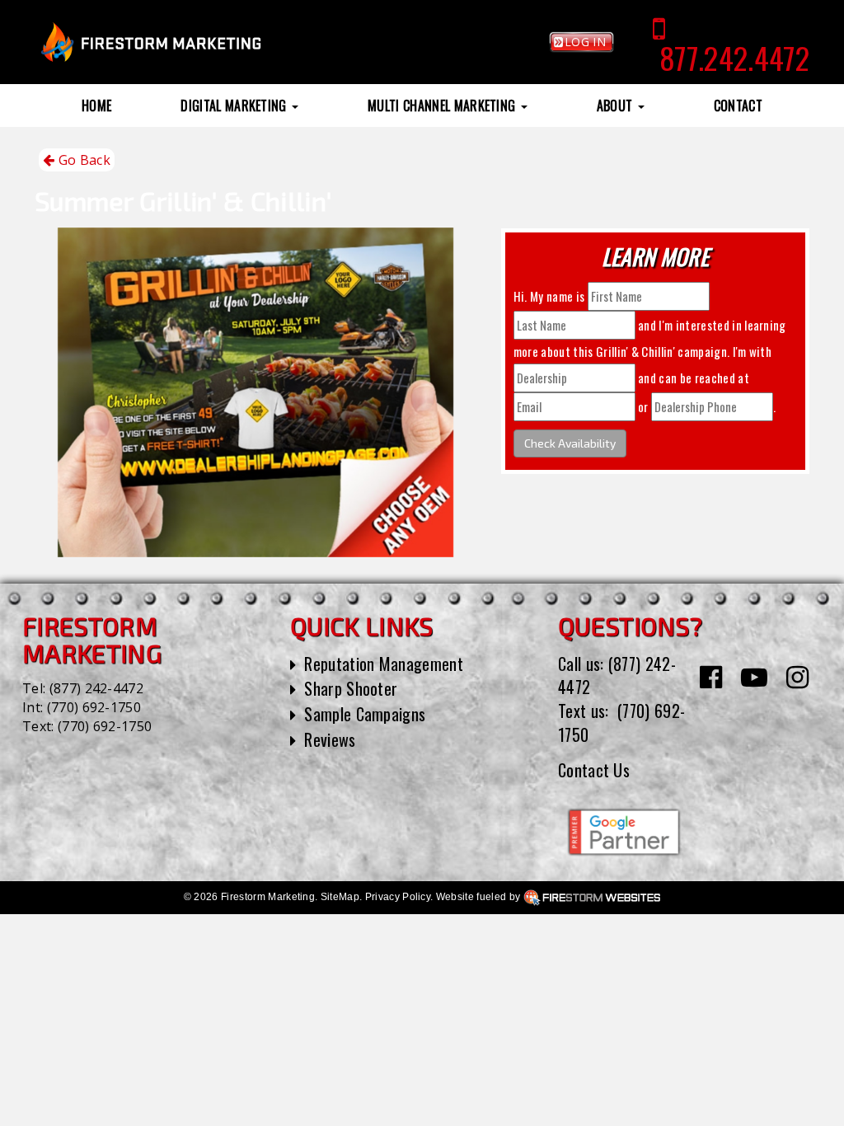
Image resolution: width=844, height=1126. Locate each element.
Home (96, 105)
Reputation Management (383, 663)
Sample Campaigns (364, 713)
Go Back (82, 160)
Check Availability (570, 443)
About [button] (616, 105)
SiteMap (340, 897)
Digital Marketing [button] (235, 105)
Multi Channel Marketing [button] (443, 105)
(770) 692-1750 (94, 707)
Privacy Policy (397, 897)
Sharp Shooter (350, 688)
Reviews (329, 739)
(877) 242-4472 (96, 688)
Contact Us (594, 770)
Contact (738, 105)
